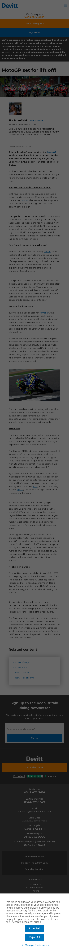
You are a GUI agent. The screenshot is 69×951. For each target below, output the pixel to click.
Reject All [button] (34, 937)
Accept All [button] (34, 928)
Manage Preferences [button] (37, 945)
